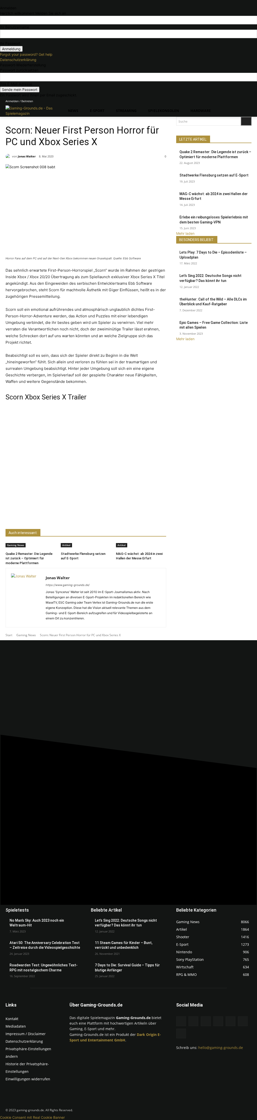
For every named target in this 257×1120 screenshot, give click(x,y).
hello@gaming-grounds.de (220, 1047)
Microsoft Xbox (37, 119)
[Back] (1, 3)
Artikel (66, 545)
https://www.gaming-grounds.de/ (68, 585)
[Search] (246, 121)
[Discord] (207, 101)
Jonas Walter (27, 156)
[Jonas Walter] (9, 156)
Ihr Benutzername (14, 27)
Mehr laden (185, 233)
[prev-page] (59, 565)
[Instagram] (221, 101)
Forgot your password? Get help (26, 54)
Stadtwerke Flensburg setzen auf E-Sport (213, 175)
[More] (76, 516)
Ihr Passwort (10, 43)
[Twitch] (235, 101)
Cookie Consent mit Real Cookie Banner (32, 1117)
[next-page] (62, 565)
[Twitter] (241, 101)
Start (9, 635)
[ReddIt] (64, 516)
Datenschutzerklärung (18, 59)
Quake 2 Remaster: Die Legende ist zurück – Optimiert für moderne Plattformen (29, 558)
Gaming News (15, 119)
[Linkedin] (228, 101)
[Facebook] (214, 101)
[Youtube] (248, 101)
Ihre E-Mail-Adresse (16, 84)
